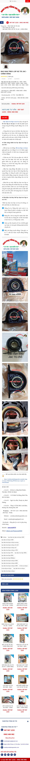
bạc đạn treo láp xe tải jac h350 (16, 537)
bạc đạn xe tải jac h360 (7, 539)
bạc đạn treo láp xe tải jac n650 (10, 560)
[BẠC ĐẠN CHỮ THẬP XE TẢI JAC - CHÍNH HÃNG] (22, 663)
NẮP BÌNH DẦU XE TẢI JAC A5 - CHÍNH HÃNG (8, 665)
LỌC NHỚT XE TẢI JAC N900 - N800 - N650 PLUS (8, 687)
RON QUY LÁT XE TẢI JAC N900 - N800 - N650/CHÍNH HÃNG (22, 646)
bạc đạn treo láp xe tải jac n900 (10, 565)
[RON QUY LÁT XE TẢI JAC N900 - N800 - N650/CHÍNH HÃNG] (22, 642)
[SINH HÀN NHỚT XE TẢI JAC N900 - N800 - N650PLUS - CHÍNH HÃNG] (22, 622)
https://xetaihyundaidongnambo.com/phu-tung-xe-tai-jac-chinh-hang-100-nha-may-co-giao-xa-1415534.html (14, 481)
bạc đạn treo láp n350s (20, 552)
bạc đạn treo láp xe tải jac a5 (9, 547)
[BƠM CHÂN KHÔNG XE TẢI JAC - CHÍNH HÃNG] (8, 601)
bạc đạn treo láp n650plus (8, 558)
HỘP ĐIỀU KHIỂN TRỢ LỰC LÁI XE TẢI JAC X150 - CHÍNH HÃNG (22, 687)
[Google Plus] (5, 755)
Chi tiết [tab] (4, 117)
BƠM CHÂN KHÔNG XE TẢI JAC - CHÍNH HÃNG (7, 605)
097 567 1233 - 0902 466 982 (19, 22)
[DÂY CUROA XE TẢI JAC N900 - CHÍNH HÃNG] (8, 704)
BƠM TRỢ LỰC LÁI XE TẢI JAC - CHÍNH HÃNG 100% (8, 625)
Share (3, 78)
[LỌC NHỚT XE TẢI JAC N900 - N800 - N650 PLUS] (8, 683)
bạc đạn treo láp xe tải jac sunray (10, 542)
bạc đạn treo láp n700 (7, 552)
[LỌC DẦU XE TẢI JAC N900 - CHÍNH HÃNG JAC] (22, 704)
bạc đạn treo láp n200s (7, 555)
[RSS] (11, 755)
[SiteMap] (15, 755)
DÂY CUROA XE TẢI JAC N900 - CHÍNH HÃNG (8, 707)
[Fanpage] (2, 755)
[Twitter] (8, 755)
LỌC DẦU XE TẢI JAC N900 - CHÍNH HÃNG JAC (22, 707)
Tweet (10, 78)
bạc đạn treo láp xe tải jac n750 (10, 550)
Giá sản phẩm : (6, 103)
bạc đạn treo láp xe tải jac (8, 571)
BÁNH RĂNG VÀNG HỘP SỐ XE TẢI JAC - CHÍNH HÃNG (22, 605)
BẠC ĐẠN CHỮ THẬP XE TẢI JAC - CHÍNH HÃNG (22, 666)
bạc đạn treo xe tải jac (19, 568)
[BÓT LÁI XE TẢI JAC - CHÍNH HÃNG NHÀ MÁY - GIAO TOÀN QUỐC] (8, 642)
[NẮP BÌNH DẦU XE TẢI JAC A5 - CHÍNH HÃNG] (8, 663)
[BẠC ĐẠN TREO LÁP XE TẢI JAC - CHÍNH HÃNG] (15, 48)
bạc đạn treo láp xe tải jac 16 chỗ (10, 545)
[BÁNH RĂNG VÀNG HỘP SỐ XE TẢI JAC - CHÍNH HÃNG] (22, 601)
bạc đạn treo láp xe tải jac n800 (10, 563)
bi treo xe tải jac (24, 565)
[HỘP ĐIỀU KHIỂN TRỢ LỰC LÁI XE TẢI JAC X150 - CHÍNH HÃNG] (22, 683)
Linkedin (17, 78)
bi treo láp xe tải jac (7, 568)
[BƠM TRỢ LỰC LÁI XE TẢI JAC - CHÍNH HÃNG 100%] (8, 622)
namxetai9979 (12, 527)
